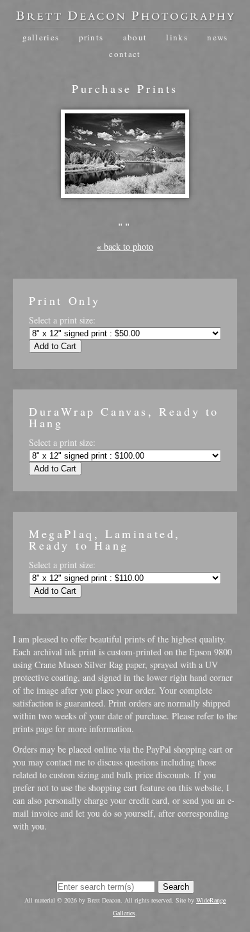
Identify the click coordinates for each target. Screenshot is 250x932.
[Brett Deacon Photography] (125, 16)
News (217, 37)
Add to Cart (55, 346)
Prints (91, 37)
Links (177, 37)
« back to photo (125, 246)
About (135, 37)
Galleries (41, 37)
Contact (124, 54)
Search (176, 887)
